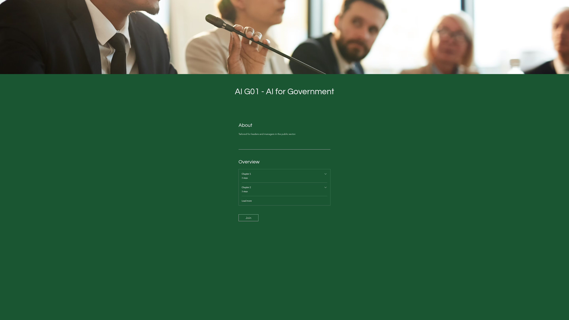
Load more (247, 200)
